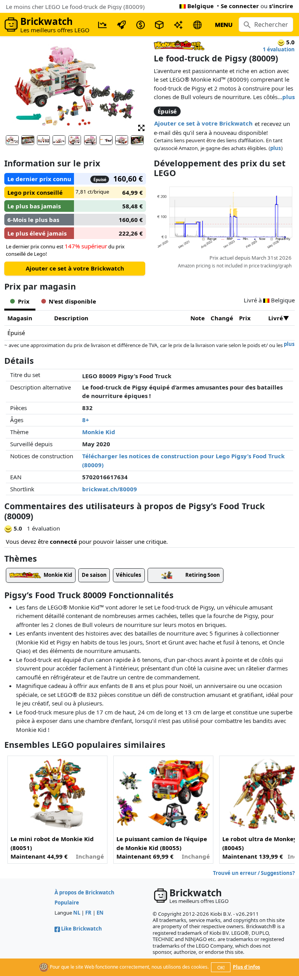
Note (197, 318)
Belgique (200, 6)
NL (76, 912)
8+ (85, 420)
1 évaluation (279, 49)
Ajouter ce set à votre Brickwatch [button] (203, 123)
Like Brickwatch (81, 928)
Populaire (67, 902)
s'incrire (281, 6)
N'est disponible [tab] (72, 301)
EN (100, 912)
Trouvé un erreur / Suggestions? (254, 872)
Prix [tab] (24, 301)
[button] (141, 127)
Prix (245, 318)
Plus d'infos (246, 967)
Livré (275, 318)
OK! (221, 967)
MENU (223, 24)
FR (88, 912)
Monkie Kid (98, 432)
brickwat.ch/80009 (109, 489)
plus (288, 97)
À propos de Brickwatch (84, 892)
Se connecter (240, 6)
